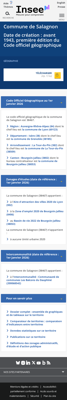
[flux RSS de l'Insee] (49, 364)
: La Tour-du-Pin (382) (33, 145)
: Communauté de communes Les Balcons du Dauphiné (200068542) (32, 280)
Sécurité (34, 396)
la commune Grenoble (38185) (31, 139)
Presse (61, 6)
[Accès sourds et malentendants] (11, 3)
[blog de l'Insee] (44, 364)
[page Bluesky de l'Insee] (18, 364)
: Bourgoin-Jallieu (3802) (29, 157)
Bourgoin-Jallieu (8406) (34, 213)
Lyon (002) (34, 203)
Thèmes (8, 7)
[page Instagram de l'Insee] (23, 364)
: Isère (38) (25, 135)
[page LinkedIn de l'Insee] (28, 364)
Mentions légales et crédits (24, 386)
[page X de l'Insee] (33, 364)
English (61, 2)
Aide (6, 3)
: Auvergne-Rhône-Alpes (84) (32, 126)
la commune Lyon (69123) (40, 129)
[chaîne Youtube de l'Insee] (38, 364)
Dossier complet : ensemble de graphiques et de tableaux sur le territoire (34, 313)
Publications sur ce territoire (27, 337)
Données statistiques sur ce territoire (33, 330)
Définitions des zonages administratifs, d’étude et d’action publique (32, 344)
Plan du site (50, 396)
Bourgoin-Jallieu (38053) (33, 222)
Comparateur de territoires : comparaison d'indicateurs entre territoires (34, 322)
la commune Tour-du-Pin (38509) (34, 150)
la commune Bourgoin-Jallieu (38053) (31, 162)
